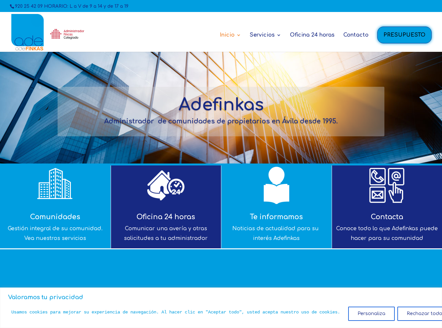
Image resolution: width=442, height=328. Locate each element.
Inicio (227, 35)
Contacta (387, 217)
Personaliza (371, 313)
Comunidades (55, 217)
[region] (221, 308)
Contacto (356, 35)
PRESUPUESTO (404, 35)
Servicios (262, 35)
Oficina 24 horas (312, 35)
